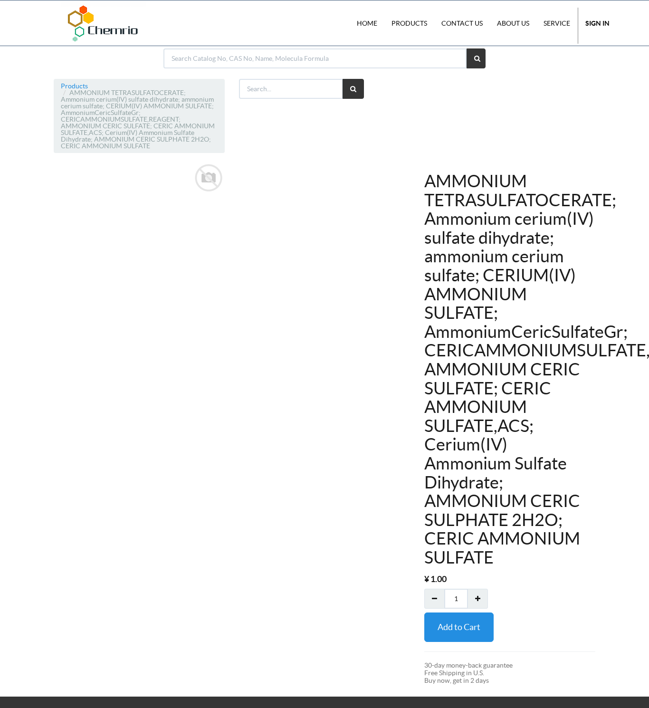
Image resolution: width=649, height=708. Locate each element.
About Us (513, 23)
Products (74, 86)
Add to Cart (459, 627)
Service (557, 23)
